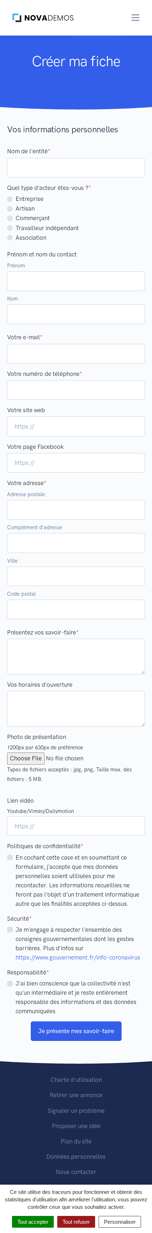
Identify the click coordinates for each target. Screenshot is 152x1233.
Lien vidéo (20, 800)
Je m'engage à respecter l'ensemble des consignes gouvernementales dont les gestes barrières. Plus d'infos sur (78, 943)
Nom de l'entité (29, 151)
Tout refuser (76, 1222)
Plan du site (76, 1141)
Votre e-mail (25, 337)
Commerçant (33, 218)
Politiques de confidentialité (45, 846)
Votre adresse (27, 483)
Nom (12, 299)
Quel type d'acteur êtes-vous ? (49, 187)
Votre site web (26, 410)
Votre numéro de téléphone (44, 373)
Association (31, 237)
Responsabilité (28, 972)
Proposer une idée (76, 1126)
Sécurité (19, 918)
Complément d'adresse (34, 527)
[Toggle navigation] (135, 18)
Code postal (21, 594)
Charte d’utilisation (76, 1079)
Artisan (25, 208)
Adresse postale (26, 494)
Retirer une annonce (76, 1095)
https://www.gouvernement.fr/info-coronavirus (78, 957)
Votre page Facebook (35, 446)
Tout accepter (32, 1222)
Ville (12, 561)
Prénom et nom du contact (42, 254)
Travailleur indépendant (47, 228)
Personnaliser (120, 1222)
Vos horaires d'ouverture (39, 684)
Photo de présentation (36, 736)
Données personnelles (76, 1156)
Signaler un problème (76, 1110)
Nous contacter (76, 1171)
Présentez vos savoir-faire (43, 632)
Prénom (16, 265)
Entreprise (29, 198)
